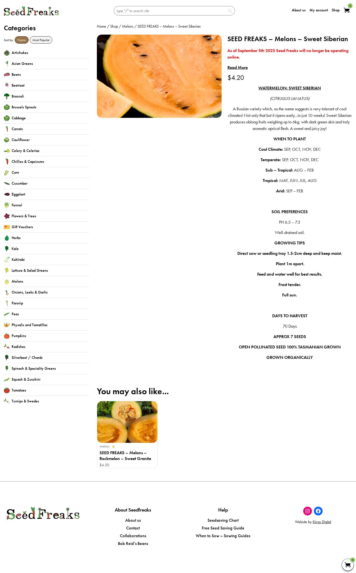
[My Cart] (347, 564)
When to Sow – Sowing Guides (223, 535)
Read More (237, 67)
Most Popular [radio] (41, 40)
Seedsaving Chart (223, 520)
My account (319, 10)
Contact (133, 528)
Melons (127, 26)
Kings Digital (322, 521)
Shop (336, 10)
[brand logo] (31, 11)
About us (299, 10)
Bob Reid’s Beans (133, 543)
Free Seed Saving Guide (223, 528)
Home (101, 26)
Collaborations (133, 535)
